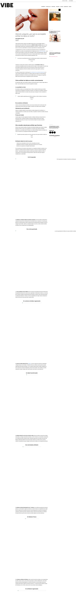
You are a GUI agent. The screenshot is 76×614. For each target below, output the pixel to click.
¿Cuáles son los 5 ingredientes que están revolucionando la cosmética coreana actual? (54, 53)
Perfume (57, 6)
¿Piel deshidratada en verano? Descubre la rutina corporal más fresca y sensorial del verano (54, 127)
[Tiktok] (55, 132)
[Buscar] (60, 10)
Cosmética (43, 6)
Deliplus (29, 363)
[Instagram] (50, 132)
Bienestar (66, 6)
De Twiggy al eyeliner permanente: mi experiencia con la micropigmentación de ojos (54, 32)
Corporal (53, 6)
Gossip (70, 6)
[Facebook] (52, 132)
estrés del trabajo (42, 51)
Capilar (61, 6)
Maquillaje (48, 6)
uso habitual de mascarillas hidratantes (37, 72)
